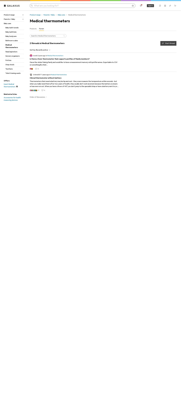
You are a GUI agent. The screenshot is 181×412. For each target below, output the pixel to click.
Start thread (170, 43)
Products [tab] (33, 29)
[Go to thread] (103, 62)
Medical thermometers (11, 46)
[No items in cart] (175, 5)
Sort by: (33, 50)
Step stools (9, 65)
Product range (9, 15)
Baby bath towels (12, 28)
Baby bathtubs (10, 32)
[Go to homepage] (11, 5)
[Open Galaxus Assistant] (160, 5)
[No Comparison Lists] (165, 5)
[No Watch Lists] (170, 5)
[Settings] (140, 5)
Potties (8, 60)
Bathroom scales (11, 41)
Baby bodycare (11, 36)
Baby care (7, 23)
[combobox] (42, 50)
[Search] (64, 36)
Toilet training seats (13, 73)
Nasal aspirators (11, 52)
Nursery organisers (12, 56)
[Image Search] (132, 6)
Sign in (150, 6)
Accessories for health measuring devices (12, 99)
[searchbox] (48, 36)
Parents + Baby (9, 19)
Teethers (9, 69)
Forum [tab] (41, 29)
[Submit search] (32, 6)
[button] (46, 97)
